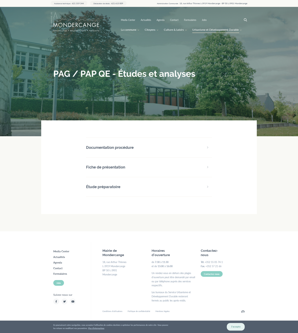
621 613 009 (108, 3)
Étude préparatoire (103, 187)
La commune (128, 30)
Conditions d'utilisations (112, 311)
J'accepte (236, 326)
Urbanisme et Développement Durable (215, 30)
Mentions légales (162, 311)
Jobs (204, 20)
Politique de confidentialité (139, 311)
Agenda (161, 20)
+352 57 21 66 (213, 266)
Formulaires (190, 20)
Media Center (128, 20)
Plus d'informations (96, 328)
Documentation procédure (110, 147)
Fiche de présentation (105, 167)
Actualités (146, 20)
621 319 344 (69, 3)
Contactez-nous (212, 274)
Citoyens (150, 30)
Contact (174, 20)
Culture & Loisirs (174, 30)
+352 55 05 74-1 (214, 262)
